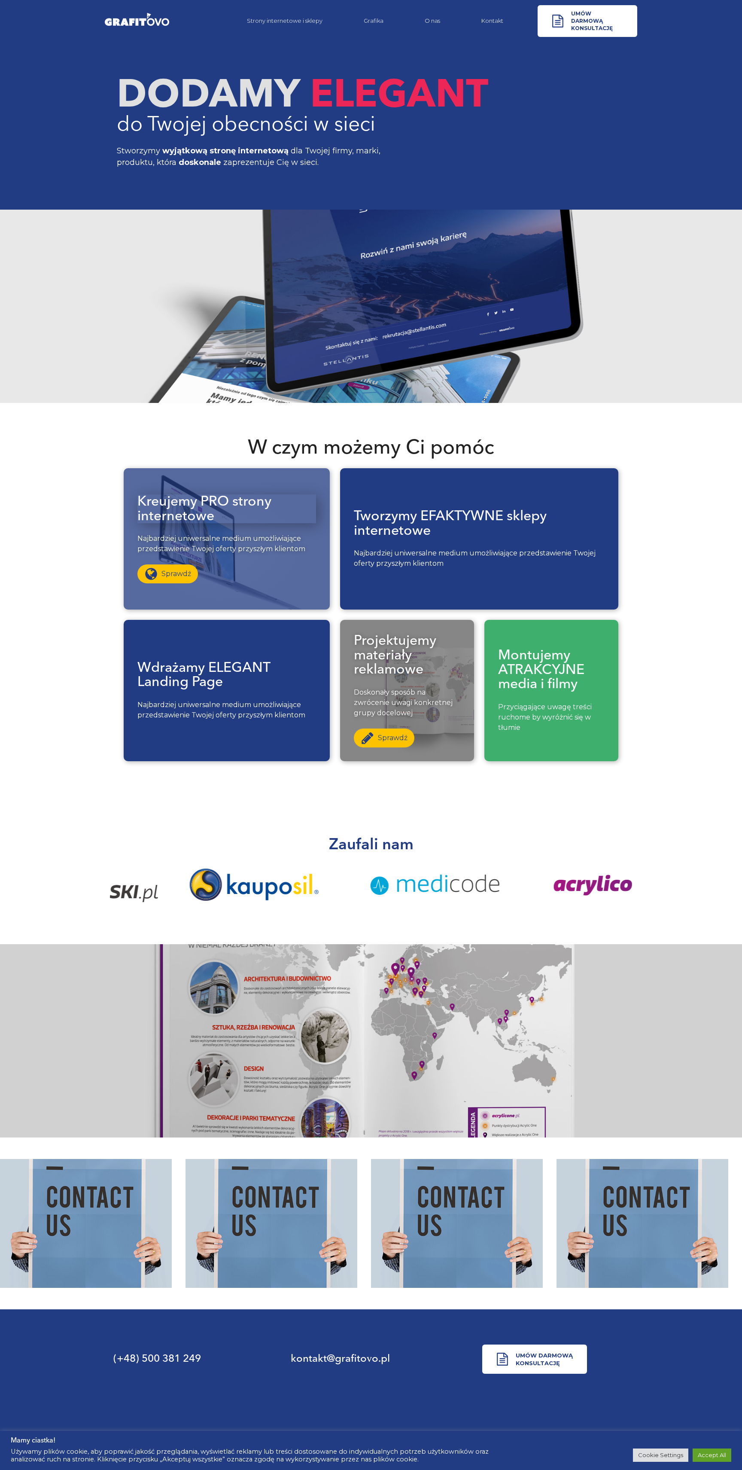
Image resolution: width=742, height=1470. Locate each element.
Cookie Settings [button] (660, 1455)
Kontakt (492, 20)
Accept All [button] (712, 1455)
